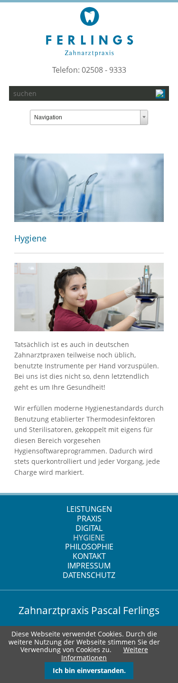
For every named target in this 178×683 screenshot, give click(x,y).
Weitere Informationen (104, 653)
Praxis (89, 518)
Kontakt (89, 556)
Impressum (89, 565)
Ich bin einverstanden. (89, 670)
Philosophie (89, 546)
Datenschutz (89, 575)
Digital (89, 528)
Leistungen (89, 509)
